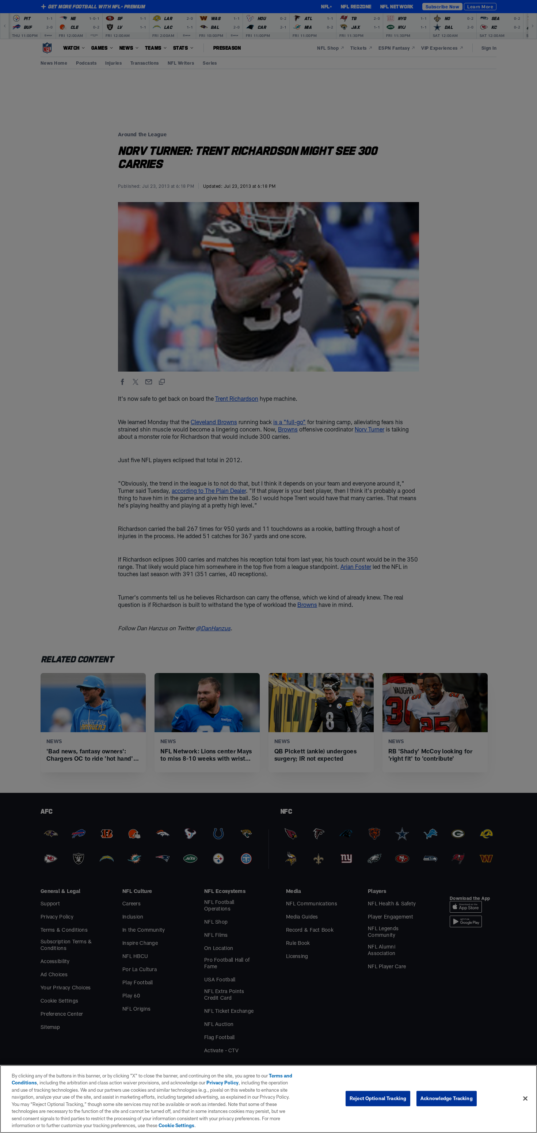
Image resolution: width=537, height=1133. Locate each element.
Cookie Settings (176, 1125)
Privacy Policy (222, 1083)
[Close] (525, 1098)
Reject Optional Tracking (378, 1098)
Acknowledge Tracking (446, 1098)
